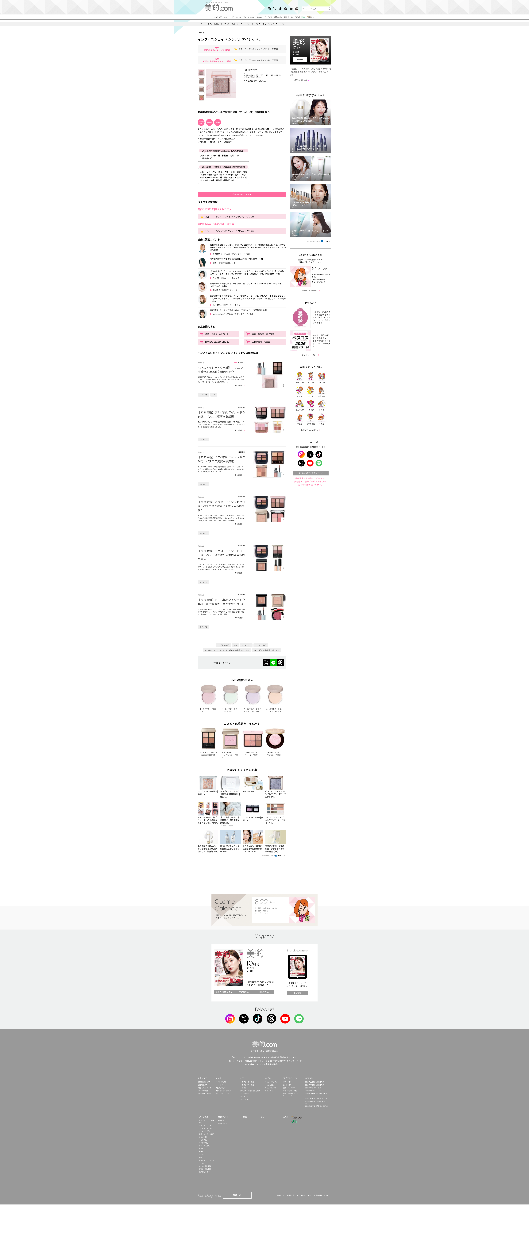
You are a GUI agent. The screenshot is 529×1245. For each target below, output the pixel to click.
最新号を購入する (223, 992)
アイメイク (203, 395)
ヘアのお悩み (244, 1093)
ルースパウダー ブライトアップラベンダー (252, 710)
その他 (201, 1163)
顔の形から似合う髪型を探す (250, 1091)
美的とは (280, 1195)
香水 (200, 1157)
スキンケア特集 (203, 1091)
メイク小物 (203, 1137)
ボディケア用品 (204, 1146)
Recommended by (268, 855)
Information (306, 1195)
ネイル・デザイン (271, 1082)
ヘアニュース (244, 1099)
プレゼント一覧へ (309, 354)
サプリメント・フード (206, 1160)
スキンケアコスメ (205, 1125)
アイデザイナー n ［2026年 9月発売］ (251, 753)
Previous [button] (201, 71)
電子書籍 (297, 993)
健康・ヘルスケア (289, 1088)
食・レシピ (287, 1085)
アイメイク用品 (229, 24)
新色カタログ (220, 1088)
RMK (201, 32)
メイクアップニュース (223, 1093)
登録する (237, 1195)
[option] (201, 72)
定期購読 (242, 992)
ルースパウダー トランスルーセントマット (274, 710)
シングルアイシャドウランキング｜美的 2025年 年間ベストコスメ (227, 650)
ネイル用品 (203, 1140)
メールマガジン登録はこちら (310, 473)
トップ (200, 24)
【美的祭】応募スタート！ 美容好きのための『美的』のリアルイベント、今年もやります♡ (321, 317)
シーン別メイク (221, 1085)
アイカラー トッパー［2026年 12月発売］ (274, 753)
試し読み (262, 992)
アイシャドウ (245, 24)
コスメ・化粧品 (213, 24)
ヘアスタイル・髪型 (247, 1085)
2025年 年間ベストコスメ (313, 1088)
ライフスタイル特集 (290, 1091)
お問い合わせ (292, 1195)
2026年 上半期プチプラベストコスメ (316, 1094)
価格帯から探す (204, 1172)
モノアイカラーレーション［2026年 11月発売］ (230, 755)
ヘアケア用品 (203, 1143)
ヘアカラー (244, 1088)
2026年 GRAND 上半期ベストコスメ (316, 1102)
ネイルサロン (269, 1085)
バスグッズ (203, 1148)
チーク (201, 1151)
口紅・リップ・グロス (206, 1134)
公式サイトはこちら (241, 194)
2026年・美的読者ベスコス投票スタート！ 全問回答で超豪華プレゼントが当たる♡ (322, 341)
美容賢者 (221, 1120)
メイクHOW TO (221, 1082)
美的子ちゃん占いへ (309, 430)
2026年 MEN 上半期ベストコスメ (316, 1098)
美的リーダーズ (223, 1123)
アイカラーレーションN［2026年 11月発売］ (208, 753)
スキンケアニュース (204, 1093)
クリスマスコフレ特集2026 (206, 1121)
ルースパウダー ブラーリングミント (230, 710)
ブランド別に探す (205, 1169)
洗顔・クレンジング (204, 1088)
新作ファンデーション (223, 1091)
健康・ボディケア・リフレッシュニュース (292, 1094)
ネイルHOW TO (270, 1088)
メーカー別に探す (205, 1166)
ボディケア (287, 1082)
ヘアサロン (244, 1096)
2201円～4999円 (223, 645)
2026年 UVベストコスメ (313, 1091)
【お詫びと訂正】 (301, 79)
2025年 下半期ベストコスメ (314, 1085)
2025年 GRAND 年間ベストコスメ (316, 1106)
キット (201, 1154)
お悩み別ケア (202, 1085)
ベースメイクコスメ (206, 1128)
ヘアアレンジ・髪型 (247, 1082)
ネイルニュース (270, 1091)
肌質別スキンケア (204, 1082)
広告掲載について (321, 1195)
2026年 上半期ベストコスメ (314, 1082)
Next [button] (201, 99)
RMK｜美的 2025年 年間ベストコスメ (266, 650)
